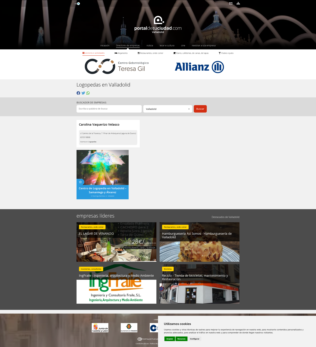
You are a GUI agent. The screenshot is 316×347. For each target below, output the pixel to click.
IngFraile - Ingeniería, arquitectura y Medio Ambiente (116, 275)
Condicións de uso (142, 344)
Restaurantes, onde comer (151, 53)
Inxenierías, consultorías (91, 269)
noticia (150, 45)
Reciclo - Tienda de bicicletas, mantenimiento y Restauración (195, 277)
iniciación (104, 45)
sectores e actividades (94, 53)
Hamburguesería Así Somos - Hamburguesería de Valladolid (197, 235)
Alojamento (122, 53)
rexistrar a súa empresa (204, 45)
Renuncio (182, 339)
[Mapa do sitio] (238, 3)
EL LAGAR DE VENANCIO (96, 233)
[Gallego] (77, 3)
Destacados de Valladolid (225, 217)
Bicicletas (168, 269)
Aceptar (169, 339)
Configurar (194, 339)
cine (183, 45)
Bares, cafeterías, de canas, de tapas (192, 53)
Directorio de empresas (128, 45)
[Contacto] (231, 3)
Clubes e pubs (227, 53)
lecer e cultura (167, 45)
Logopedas (92, 142)
